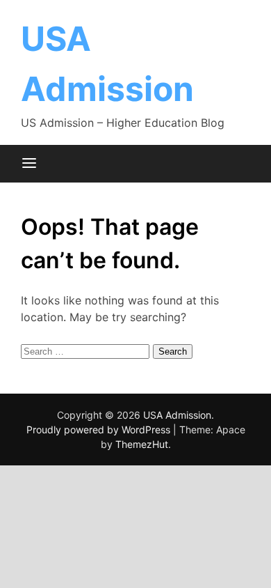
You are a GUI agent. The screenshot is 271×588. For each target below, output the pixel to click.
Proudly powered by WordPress (99, 429)
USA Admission (177, 415)
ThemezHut (141, 444)
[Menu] (29, 164)
